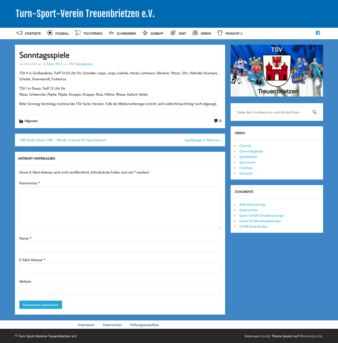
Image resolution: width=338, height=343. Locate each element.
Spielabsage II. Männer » (202, 140)
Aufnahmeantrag (252, 204)
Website (25, 281)
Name (25, 238)
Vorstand (245, 173)
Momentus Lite (311, 336)
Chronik (245, 145)
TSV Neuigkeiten (81, 63)
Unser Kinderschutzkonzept (260, 221)
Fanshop (232, 33)
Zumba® (157, 33)
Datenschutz (248, 209)
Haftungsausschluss (144, 324)
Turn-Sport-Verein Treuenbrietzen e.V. (85, 13)
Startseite (33, 33)
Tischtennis (92, 33)
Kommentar (29, 183)
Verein (206, 33)
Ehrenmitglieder (251, 151)
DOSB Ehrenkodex (253, 226)
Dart (182, 33)
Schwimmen (126, 33)
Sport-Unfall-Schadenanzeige (261, 215)
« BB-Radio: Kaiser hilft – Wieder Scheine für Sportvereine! (62, 140)
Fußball (62, 33)
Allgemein (31, 121)
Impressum (86, 324)
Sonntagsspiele (44, 54)
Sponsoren (247, 162)
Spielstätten (248, 156)
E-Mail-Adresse (32, 259)
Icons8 (265, 336)
